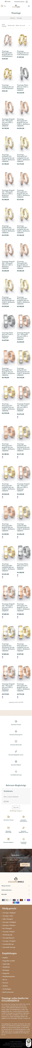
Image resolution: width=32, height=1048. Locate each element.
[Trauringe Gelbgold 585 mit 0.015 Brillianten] (8, 73)
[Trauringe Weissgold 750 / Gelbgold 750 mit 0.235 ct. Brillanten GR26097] (23, 143)
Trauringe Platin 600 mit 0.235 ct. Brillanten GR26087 (7, 335)
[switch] (28, 1046)
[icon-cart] (28, 6)
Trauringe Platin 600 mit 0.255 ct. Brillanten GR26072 (22, 566)
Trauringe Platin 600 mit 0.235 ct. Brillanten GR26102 (22, 87)
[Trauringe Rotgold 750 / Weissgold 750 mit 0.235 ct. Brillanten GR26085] (23, 321)
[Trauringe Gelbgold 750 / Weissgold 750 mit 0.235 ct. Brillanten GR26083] (23, 356)
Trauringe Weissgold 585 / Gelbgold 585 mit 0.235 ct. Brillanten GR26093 (23, 229)
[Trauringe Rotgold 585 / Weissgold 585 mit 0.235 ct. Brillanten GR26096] (8, 178)
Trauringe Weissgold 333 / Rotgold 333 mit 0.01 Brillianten (7, 53)
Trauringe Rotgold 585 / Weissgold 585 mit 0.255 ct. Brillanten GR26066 (8, 687)
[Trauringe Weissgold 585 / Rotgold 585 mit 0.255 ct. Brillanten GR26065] (23, 672)
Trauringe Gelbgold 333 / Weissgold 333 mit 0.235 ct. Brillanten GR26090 (8, 300)
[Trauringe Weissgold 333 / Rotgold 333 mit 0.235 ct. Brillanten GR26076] (8, 512)
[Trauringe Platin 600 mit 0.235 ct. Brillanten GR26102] (23, 73)
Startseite (12, 18)
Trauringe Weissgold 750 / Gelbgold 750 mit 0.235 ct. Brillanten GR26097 (23, 158)
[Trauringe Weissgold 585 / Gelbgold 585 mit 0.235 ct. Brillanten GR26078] (8, 472)
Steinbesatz (8, 791)
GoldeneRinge (18, 1042)
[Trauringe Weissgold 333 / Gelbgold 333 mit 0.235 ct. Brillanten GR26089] (23, 285)
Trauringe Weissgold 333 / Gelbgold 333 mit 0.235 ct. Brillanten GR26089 (23, 300)
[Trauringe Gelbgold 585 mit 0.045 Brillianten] (23, 39)
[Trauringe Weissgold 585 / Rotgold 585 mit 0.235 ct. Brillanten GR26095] (23, 178)
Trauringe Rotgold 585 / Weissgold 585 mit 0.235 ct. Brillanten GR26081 (23, 407)
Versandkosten (6, 1045)
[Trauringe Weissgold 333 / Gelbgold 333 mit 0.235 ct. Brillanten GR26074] (8, 552)
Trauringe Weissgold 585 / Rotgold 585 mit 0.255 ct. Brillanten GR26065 (23, 687)
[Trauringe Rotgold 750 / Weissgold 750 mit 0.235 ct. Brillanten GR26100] (8, 107)
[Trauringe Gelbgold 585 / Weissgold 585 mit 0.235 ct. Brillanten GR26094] (8, 214)
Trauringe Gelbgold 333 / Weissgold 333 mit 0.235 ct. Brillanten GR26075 (23, 527)
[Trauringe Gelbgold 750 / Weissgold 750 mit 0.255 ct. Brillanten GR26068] (8, 632)
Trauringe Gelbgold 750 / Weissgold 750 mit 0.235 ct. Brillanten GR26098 (8, 158)
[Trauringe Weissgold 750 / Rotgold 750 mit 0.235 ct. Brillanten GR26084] (8, 356)
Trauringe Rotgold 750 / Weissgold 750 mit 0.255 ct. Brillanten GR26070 (8, 607)
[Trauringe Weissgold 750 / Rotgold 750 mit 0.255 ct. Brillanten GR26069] (23, 592)
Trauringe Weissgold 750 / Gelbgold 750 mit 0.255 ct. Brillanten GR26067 (23, 647)
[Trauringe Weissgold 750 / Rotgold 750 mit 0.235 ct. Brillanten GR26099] (23, 107)
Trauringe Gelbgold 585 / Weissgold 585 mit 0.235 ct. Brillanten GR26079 (23, 447)
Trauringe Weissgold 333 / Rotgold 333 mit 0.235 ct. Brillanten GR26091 (23, 265)
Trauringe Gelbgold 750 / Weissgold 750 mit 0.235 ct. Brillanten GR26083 (23, 372)
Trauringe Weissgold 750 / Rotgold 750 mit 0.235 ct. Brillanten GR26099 (23, 122)
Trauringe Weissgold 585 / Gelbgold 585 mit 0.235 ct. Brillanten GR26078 (8, 487)
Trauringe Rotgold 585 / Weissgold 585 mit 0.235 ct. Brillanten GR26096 (8, 193)
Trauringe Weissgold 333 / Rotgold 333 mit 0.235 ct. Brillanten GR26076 (8, 527)
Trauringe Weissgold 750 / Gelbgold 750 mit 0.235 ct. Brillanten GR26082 (8, 407)
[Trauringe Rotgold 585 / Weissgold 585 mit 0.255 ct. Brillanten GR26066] (8, 672)
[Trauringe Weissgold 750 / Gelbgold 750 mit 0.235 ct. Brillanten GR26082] (8, 392)
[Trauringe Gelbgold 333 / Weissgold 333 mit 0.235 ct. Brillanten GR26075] (23, 512)
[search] (5, 6)
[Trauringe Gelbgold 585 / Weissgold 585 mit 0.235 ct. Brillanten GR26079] (23, 432)
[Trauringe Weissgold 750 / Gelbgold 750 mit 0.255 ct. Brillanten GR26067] (23, 632)
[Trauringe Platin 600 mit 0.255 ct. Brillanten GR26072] (23, 552)
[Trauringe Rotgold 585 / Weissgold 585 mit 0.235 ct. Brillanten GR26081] (23, 392)
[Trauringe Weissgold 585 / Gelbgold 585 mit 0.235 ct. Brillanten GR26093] (23, 214)
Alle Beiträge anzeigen (15, 811)
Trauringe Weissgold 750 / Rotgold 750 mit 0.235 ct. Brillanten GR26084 (8, 372)
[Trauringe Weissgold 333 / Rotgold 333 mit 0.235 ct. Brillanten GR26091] (23, 250)
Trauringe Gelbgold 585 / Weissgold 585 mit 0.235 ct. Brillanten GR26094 (8, 229)
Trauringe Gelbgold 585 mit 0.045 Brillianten (23, 52)
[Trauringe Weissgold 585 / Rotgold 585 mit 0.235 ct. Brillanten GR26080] (8, 432)
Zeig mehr (16, 807)
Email (5, 865)
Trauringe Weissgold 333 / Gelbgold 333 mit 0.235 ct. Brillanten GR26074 (8, 567)
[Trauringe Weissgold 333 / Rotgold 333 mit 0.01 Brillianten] (8, 39)
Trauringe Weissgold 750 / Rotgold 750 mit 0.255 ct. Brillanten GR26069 (23, 607)
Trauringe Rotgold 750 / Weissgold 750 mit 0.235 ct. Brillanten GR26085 (23, 336)
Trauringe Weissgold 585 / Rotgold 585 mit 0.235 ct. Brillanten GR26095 (23, 193)
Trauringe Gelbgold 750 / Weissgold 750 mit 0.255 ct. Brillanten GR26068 (8, 647)
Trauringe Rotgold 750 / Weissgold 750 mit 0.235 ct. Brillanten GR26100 (8, 122)
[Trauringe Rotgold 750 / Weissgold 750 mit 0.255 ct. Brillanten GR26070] (8, 592)
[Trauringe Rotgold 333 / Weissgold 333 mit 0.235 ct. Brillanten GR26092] (8, 250)
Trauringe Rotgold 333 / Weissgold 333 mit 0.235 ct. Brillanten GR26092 (8, 265)
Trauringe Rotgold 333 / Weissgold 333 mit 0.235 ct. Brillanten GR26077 (23, 487)
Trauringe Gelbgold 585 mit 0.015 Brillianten (8, 86)
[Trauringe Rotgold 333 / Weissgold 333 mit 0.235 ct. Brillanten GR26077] (23, 472)
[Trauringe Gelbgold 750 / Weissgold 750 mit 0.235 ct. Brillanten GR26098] (8, 143)
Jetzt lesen (6, 801)
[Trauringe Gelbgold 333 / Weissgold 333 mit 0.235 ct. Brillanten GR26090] (8, 285)
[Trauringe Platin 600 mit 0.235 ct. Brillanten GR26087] (8, 321)
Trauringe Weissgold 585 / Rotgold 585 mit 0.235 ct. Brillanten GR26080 (8, 447)
